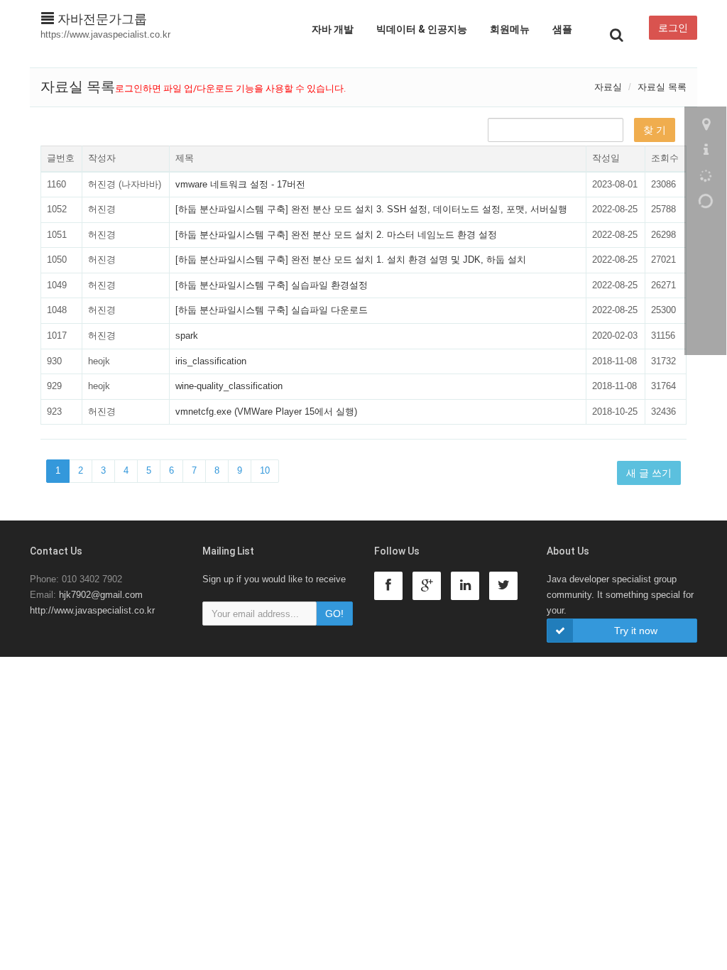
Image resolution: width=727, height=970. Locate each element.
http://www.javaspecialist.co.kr (92, 610)
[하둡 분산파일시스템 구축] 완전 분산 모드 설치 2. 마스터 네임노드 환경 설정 (336, 234)
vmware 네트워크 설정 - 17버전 (240, 184)
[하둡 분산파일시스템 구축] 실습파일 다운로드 (271, 310)
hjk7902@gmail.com (101, 594)
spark (186, 335)
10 (265, 470)
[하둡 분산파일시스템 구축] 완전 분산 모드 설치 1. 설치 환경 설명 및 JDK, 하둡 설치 (350, 259)
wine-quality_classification (229, 386)
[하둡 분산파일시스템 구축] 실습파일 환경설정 (271, 285)
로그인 (673, 27)
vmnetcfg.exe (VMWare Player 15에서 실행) (266, 411)
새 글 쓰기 (649, 473)
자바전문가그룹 (100, 19)
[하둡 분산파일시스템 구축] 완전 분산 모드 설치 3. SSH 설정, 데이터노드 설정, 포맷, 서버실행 (371, 209)
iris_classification (210, 361)
